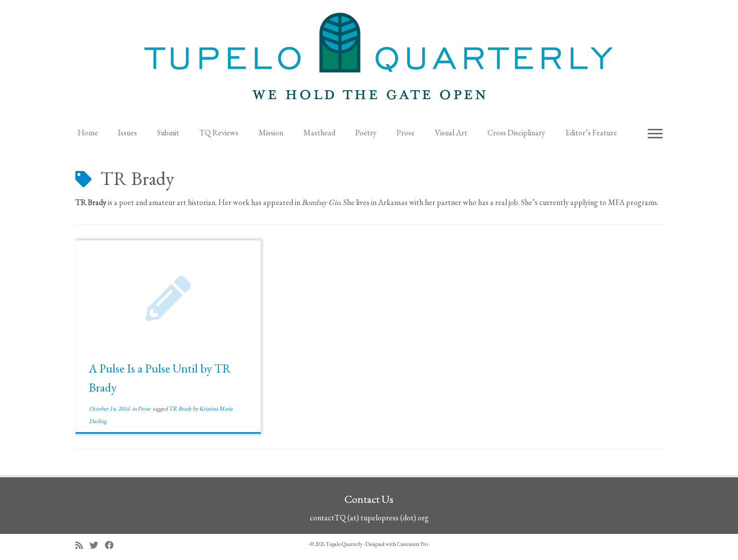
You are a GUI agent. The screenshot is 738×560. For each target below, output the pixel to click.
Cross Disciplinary (516, 132)
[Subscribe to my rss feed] (82, 545)
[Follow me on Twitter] (97, 545)
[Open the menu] (655, 134)
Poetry (366, 132)
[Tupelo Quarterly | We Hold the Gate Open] (369, 60)
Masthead (319, 132)
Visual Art (451, 132)
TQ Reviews (218, 132)
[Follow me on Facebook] (112, 545)
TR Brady (181, 409)
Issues (127, 132)
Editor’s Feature (591, 132)
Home (88, 132)
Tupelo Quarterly (344, 543)
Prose (406, 132)
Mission (271, 132)
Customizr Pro (412, 543)
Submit (168, 132)
